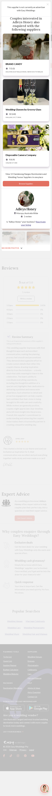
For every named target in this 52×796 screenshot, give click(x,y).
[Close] (47, 4)
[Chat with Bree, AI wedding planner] (44, 788)
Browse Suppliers (26, 184)
